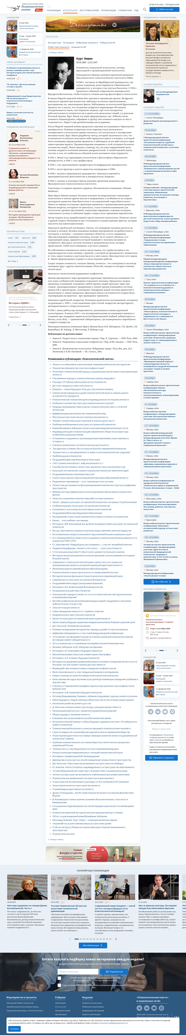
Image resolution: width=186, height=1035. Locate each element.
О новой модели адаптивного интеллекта (73, 789)
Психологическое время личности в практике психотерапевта (83, 778)
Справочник (125, 10)
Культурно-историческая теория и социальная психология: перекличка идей (90, 470)
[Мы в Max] (172, 712)
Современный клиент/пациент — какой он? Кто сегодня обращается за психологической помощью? (115, 909)
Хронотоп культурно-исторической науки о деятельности (81, 618)
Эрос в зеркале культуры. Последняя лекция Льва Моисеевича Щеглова (157, 907)
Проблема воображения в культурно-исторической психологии (83, 424)
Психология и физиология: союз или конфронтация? (78, 368)
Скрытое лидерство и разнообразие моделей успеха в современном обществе (91, 732)
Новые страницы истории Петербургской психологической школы (85, 675)
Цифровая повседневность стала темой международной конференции (87, 633)
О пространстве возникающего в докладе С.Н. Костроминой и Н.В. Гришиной (90, 781)
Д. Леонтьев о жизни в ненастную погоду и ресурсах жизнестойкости (86, 707)
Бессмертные (54, 42)
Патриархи (68, 42)
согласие (158, 740)
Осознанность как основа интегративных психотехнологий (81, 509)
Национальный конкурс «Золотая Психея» (25, 1010)
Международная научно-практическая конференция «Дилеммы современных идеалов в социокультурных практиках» (160, 463)
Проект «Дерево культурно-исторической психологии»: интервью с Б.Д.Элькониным (94, 502)
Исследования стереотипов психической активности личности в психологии (90, 516)
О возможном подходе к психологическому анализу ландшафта (83, 378)
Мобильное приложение (93, 1007)
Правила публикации (91, 1014)
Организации (108, 10)
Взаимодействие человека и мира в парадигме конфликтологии (84, 668)
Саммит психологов (16, 121)
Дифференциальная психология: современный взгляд (79, 413)
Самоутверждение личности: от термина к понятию (78, 611)
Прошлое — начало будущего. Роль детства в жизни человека (82, 389)
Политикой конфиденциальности (161, 736)
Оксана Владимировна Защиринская (167, 93)
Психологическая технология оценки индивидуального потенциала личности (90, 399)
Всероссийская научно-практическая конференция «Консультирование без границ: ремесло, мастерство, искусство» (161, 505)
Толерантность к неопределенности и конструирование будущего (85, 748)
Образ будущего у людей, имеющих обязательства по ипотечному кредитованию (93, 699)
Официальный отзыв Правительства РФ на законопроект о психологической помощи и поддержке (24, 99)
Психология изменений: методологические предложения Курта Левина (87, 812)
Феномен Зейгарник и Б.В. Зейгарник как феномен (77, 647)
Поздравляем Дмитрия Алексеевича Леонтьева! (76, 459)
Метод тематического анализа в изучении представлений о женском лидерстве (91, 530)
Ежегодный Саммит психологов (20, 1003)
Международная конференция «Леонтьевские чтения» (158, 574)
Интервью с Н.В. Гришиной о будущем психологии (77, 692)
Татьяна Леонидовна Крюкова (157, 44)
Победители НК (107, 42)
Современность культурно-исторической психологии (79, 579)
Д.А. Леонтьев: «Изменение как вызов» (71, 625)
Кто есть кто (70, 10)
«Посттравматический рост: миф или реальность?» (77, 463)
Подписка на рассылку (92, 1003)
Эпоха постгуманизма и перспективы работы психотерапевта (83, 498)
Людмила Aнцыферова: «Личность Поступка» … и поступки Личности (87, 548)
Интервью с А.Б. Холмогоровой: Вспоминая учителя (77, 587)
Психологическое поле (63, 833)
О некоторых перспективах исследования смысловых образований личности (90, 477)
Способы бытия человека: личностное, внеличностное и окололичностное (88, 466)
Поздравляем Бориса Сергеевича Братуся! (73, 474)
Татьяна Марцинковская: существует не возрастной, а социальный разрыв (89, 770)
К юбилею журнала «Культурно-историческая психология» (81, 505)
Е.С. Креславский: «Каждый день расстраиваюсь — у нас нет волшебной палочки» (92, 544)
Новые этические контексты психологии (20, 113)
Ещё (136, 10)
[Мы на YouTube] (165, 712)
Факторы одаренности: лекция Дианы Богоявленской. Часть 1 (27, 907)
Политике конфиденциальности (113, 1023)
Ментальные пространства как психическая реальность (80, 417)
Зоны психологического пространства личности (76, 785)
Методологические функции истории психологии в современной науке (87, 576)
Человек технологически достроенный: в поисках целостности (83, 420)
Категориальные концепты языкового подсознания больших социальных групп (91, 534)
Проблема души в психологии (66, 456)
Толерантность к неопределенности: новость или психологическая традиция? (91, 452)
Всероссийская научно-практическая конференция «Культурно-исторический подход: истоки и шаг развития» (161, 527)
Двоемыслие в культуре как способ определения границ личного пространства (91, 759)
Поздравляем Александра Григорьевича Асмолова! (77, 583)
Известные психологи (58, 47)
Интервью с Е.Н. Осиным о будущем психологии (75, 658)
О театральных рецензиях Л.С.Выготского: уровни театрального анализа (88, 551)
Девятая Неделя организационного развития (161, 122)
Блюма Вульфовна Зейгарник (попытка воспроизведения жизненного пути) (90, 428)
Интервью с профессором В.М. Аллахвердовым (75, 756)
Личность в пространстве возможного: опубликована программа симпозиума (90, 774)
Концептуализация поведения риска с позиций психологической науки (87, 752)
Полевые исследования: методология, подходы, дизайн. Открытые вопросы (90, 629)
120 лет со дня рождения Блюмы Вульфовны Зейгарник (79, 816)
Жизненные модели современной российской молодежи (80, 568)
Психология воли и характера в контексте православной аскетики (85, 572)
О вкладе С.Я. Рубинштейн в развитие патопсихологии (79, 382)
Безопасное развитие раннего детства (71, 703)
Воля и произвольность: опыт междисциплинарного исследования (85, 672)
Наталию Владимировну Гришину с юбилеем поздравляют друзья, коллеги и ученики (94, 696)
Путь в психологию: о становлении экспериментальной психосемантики (88, 643)
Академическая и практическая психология (73, 614)
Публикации (54, 10)
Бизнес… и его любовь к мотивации (70, 520)
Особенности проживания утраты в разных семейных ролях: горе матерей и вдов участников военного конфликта (24, 71)
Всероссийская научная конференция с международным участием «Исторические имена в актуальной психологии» (159, 415)
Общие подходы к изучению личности (71, 714)
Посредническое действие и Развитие (71, 590)
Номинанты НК (78, 47)
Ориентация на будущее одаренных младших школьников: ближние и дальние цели (93, 622)
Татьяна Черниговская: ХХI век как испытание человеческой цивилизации (69, 909)
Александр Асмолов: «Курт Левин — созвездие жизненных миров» (84, 820)
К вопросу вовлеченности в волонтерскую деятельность (80, 445)
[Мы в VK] (158, 712)
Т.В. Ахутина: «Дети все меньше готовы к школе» (21, 85)
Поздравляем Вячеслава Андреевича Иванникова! (77, 513)
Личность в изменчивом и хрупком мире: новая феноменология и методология (91, 364)
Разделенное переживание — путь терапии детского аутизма (82, 481)
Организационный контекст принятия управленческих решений (84, 710)
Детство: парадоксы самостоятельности (72, 385)
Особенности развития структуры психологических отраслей (83, 403)
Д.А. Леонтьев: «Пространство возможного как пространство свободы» (88, 763)
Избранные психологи (87, 42)
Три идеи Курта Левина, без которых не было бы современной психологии (89, 448)
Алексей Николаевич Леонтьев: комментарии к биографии (81, 654)
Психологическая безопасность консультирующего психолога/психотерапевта (91, 728)
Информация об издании (93, 1010)
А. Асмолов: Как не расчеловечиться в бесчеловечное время (81, 718)
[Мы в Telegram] (150, 712)
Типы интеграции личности (66, 607)
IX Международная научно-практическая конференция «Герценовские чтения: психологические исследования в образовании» (160, 240)
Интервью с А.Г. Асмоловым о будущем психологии (77, 650)
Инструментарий (89, 10)
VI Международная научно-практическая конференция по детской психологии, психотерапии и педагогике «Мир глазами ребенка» (161, 217)
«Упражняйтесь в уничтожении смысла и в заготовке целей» (82, 823)
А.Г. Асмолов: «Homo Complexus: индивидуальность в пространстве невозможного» (93, 767)
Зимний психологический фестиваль (23, 1007)
